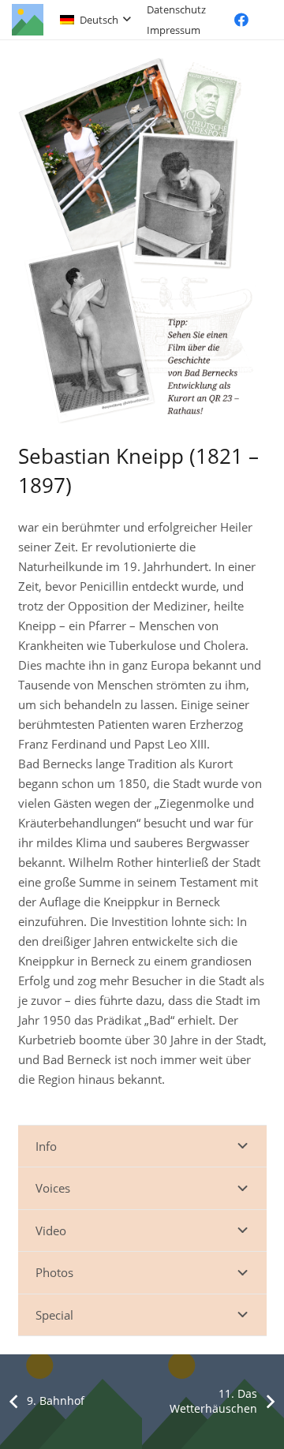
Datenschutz (176, 9)
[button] (95, 19)
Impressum (173, 30)
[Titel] (27, 19)
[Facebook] (241, 20)
